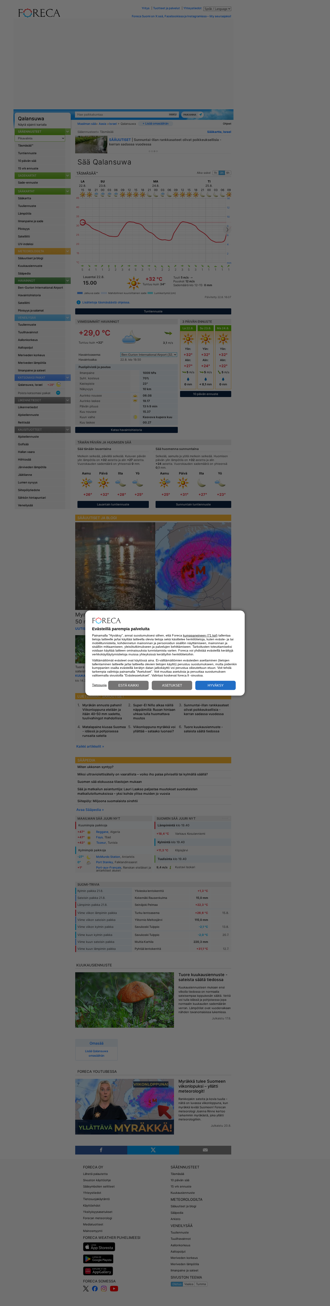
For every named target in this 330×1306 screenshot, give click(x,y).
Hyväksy (216, 685)
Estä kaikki (128, 685)
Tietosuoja (99, 685)
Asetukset (172, 685)
